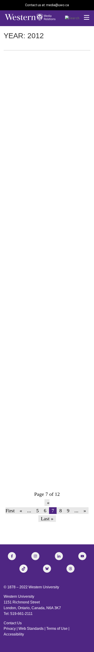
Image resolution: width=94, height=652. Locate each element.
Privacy (10, 628)
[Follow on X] (47, 568)
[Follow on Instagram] (35, 556)
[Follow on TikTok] (23, 568)
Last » (47, 518)
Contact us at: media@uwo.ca (47, 5)
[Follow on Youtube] (82, 556)
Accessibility (14, 634)
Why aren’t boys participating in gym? (40, 94)
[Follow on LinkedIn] (59, 556)
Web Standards (31, 628)
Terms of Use (57, 628)
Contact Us (13, 623)
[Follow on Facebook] (12, 556)
